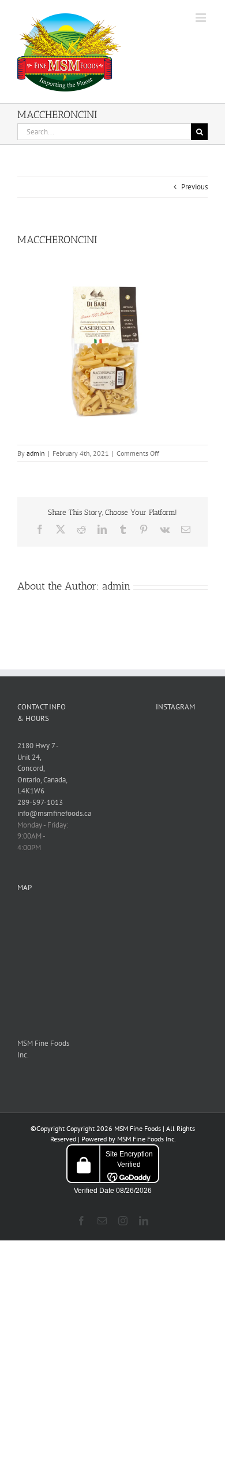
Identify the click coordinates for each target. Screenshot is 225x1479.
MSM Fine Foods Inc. (146, 1138)
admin (36, 453)
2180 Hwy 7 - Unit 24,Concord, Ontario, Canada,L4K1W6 (42, 768)
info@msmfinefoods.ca (54, 813)
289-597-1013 (40, 802)
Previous (194, 187)
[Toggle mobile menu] (202, 18)
